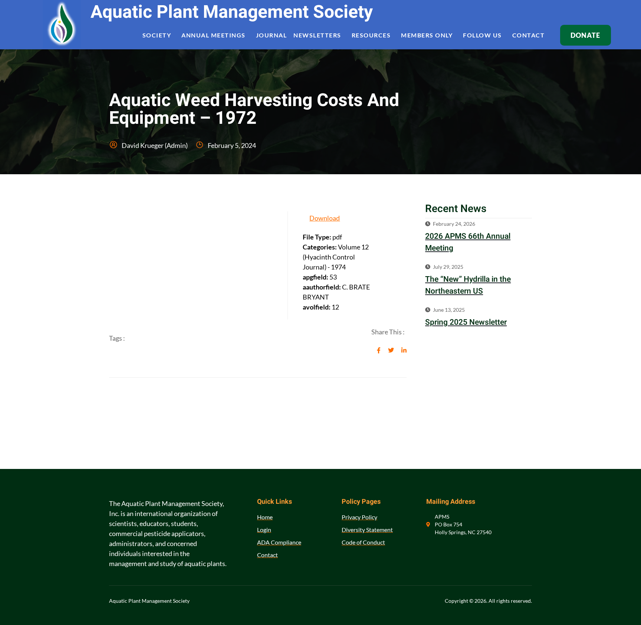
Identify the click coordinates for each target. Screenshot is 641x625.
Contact (528, 35)
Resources (371, 35)
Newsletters (317, 35)
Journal (271, 35)
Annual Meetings (213, 35)
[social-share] (379, 349)
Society (156, 35)
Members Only (427, 35)
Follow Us (482, 35)
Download (324, 218)
